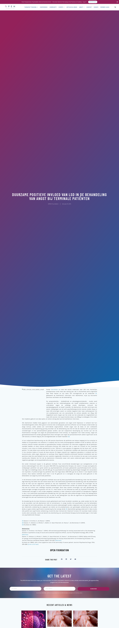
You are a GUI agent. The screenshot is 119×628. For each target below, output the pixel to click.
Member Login (104, 7)
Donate (96, 7)
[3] (66, 509)
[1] (96, 393)
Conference (43, 7)
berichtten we (55, 389)
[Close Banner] (117, 2)
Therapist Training (30, 7)
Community (53, 7)
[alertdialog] (59, 2)
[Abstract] (25, 534)
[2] (69, 436)
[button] (115, 7)
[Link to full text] (33, 544)
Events (61, 7)
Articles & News (72, 7)
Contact (89, 7)
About (81, 7)
